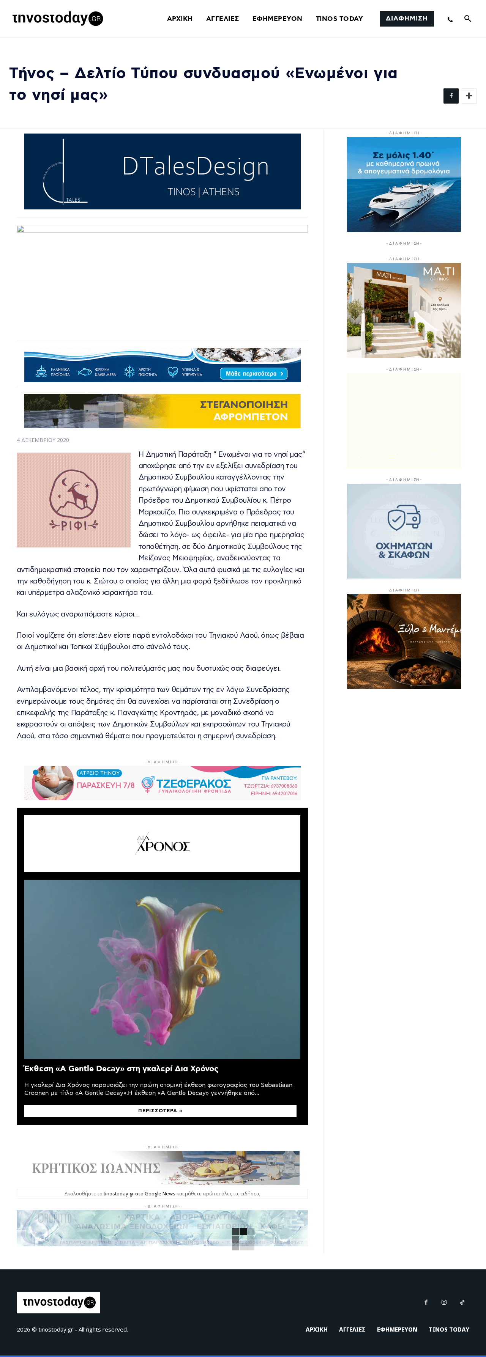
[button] (468, 19)
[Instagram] (444, 1303)
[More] (469, 96)
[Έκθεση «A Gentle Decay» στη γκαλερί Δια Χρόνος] (162, 969)
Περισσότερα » (160, 1111)
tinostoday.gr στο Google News (139, 1193)
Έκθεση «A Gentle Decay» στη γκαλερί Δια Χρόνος (121, 1069)
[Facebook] (451, 96)
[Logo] (56, 19)
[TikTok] (462, 1303)
